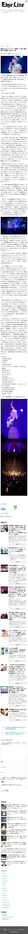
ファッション (5, 902)
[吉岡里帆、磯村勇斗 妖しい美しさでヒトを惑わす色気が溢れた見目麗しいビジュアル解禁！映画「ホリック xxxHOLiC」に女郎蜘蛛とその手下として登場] (4, 528)
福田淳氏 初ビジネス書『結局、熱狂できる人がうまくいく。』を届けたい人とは (17, 838)
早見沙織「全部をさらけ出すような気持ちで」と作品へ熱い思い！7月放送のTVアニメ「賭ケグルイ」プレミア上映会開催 (17, 616)
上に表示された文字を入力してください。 (12, 784)
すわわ (4, 516)
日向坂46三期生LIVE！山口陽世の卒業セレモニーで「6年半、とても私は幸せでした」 (17, 813)
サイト (2, 772)
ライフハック (5, 907)
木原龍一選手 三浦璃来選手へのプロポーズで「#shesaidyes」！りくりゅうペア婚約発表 (17, 825)
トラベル (4, 895)
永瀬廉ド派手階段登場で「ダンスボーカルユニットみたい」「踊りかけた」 (15, 733)
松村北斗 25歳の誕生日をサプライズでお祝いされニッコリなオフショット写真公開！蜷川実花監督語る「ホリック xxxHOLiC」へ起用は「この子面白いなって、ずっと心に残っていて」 (17, 592)
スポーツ (4, 888)
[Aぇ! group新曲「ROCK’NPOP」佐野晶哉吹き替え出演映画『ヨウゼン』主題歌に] (4, 651)
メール (3, 767)
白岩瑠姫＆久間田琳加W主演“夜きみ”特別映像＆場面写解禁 (15, 728)
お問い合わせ (5, 919)
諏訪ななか (9, 516)
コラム (4, 885)
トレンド (4, 897)
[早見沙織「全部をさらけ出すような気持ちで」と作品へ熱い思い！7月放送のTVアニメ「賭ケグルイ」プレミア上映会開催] (4, 615)
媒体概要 (4, 915)
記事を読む (18, 544)
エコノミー (5, 876)
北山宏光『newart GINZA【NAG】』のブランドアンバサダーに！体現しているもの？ (17, 863)
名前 (2, 761)
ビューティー (5, 900)
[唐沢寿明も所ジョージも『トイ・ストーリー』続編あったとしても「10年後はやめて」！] (4, 550)
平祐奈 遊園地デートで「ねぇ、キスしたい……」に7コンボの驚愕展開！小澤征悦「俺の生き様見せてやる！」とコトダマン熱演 (17, 569)
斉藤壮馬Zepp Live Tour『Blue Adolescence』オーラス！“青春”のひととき (17, 819)
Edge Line (16, 931)
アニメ (4, 873)
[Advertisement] (14, 29)
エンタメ (12, 53)
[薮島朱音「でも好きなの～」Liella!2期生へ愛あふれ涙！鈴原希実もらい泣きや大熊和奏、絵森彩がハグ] (4, 689)
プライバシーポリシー (8, 917)
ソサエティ (5, 890)
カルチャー (18, 53)
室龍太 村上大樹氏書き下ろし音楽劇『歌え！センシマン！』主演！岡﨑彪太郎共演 (16, 844)
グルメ (4, 883)
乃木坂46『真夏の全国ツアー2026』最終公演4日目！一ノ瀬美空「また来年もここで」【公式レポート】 (17, 806)
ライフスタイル (6, 905)
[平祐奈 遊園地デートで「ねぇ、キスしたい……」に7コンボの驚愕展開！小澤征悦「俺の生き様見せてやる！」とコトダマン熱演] (4, 568)
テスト (4, 893)
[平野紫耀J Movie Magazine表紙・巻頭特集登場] (4, 712)
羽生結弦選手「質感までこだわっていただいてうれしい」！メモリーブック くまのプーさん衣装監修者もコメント (16, 850)
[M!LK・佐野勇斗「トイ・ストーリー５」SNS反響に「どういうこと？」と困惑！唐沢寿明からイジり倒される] (4, 633)
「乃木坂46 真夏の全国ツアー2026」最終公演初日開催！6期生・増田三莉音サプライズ (16, 857)
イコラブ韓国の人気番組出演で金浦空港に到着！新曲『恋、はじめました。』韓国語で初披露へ (16, 831)
